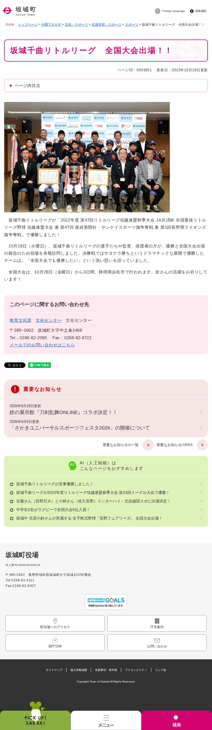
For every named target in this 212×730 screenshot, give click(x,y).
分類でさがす (51, 25)
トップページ (28, 25)
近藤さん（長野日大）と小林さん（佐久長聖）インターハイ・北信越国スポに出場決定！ (93, 501)
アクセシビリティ (136, 669)
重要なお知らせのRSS (175, 445)
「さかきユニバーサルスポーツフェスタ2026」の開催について (80, 428)
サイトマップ (54, 669)
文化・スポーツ (76, 25)
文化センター (49, 320)
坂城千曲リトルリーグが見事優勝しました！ (55, 484)
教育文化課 (20, 320)
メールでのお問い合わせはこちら (42, 344)
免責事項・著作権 (106, 669)
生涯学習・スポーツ (106, 25)
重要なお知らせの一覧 (121, 445)
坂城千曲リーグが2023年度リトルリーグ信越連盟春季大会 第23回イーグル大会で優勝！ (93, 492)
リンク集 (160, 669)
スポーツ (131, 25)
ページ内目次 (27, 85)
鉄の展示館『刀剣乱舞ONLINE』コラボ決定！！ (64, 412)
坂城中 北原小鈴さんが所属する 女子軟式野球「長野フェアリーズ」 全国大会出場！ (89, 518)
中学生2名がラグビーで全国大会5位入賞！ (53, 509)
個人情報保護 (78, 669)
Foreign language (173, 10)
